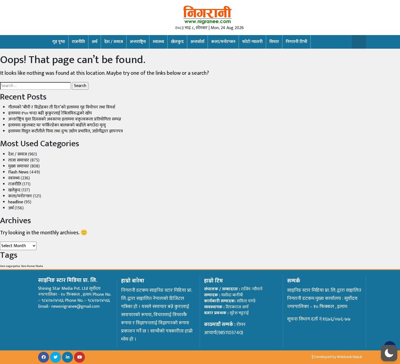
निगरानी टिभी (296, 41)
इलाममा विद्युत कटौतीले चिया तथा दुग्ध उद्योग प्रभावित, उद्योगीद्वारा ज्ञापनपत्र (65, 131)
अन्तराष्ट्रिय (138, 41)
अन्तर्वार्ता (197, 41)
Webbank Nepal (349, 357)
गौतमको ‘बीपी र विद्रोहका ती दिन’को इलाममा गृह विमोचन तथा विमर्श (61, 107)
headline (15, 202)
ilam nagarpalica (10, 266)
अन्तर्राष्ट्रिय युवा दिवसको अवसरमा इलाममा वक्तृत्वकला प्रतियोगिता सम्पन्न (64, 119)
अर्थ (94, 41)
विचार (274, 41)
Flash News (18, 172)
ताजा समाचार (18, 160)
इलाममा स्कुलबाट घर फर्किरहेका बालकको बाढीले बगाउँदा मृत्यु (57, 125)
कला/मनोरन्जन (223, 41)
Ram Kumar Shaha (32, 266)
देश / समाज (113, 41)
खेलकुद (177, 41)
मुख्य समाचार (18, 166)
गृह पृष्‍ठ (58, 41)
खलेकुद (14, 190)
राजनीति (78, 41)
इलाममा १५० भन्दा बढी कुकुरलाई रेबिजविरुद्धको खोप (50, 113)
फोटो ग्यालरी (252, 41)
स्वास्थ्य (158, 41)
